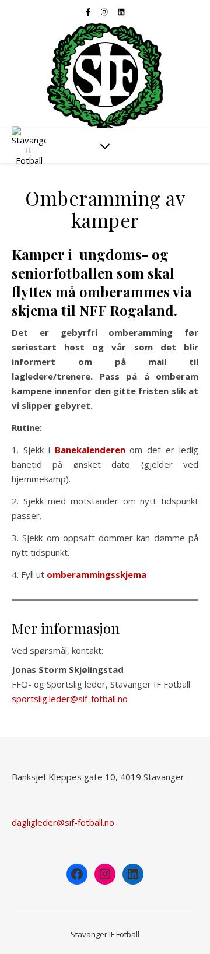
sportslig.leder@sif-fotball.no (70, 698)
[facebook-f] (89, 11)
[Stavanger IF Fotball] (105, 75)
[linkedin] (121, 11)
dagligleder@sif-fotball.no (63, 822)
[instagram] (105, 11)
